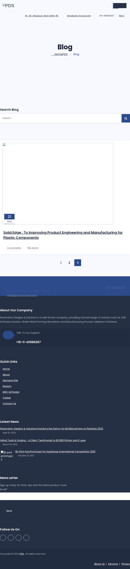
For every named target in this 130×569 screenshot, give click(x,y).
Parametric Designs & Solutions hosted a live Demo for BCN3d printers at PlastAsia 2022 (51, 428)
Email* (3, 489)
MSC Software (11, 392)
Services (113, 564)
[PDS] (8, 5)
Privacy (126, 564)
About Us (99, 564)
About (6, 374)
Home (60, 54)
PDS (22, 553)
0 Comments (14, 247)
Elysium (7, 386)
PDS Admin (33, 247)
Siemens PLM (10, 380)
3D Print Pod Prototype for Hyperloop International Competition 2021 (55, 451)
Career (7, 397)
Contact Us (9, 403)
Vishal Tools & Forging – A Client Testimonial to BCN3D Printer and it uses (43, 440)
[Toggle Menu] (120, 5)
